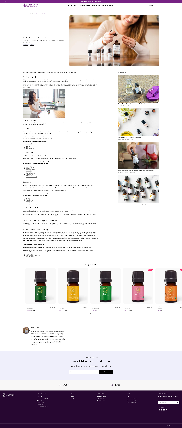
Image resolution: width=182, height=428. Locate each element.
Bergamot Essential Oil (32, 306)
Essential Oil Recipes (132, 398)
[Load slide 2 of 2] (5, 1)
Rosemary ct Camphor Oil (31, 176)
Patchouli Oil (28, 199)
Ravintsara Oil (29, 175)
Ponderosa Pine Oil (30, 174)
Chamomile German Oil (31, 166)
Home (24, 13)
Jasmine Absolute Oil (54, 223)
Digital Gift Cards (40, 402)
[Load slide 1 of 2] (4, 1)
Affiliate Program (101, 398)
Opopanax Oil (29, 198)
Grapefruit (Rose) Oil (30, 145)
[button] (76, 5)
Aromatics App (40, 404)
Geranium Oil (28, 168)
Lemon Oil (28, 146)
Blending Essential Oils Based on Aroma (41, 13)
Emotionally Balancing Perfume (33, 255)
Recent (32, 44)
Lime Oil (27, 147)
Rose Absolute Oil (45, 223)
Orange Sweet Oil (30, 148)
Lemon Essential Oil (64, 306)
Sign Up (106, 371)
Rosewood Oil (29, 178)
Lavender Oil (28, 170)
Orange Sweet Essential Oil (163, 306)
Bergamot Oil (29, 143)
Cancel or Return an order (42, 406)
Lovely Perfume (29, 254)
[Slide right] (94, 313)
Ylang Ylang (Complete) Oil (32, 204)
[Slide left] (88, 313)
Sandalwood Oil (29, 200)
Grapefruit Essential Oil (130, 306)
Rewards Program (101, 400)
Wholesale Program (101, 396)
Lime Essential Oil (96, 306)
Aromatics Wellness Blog (30, 13)
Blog (128, 396)
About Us (73, 396)
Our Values (73, 398)
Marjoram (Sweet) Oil (30, 173)
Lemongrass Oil (29, 172)
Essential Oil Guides (131, 400)
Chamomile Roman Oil (31, 167)
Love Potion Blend (30, 256)
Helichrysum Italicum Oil (31, 169)
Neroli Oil (83, 223)
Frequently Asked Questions (43, 398)
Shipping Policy (40, 400)
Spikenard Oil (29, 201)
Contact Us (39, 396)
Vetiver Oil (28, 202)
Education (26, 44)
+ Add (50, 300)
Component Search (131, 402)
